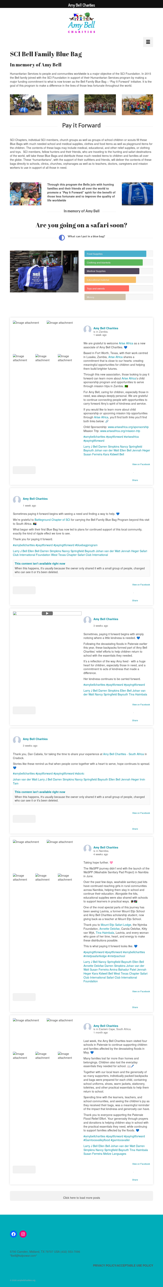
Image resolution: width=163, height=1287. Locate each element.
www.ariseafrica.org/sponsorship (128, 427)
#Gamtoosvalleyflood (96, 1140)
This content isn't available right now (40, 563)
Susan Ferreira (92, 454)
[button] (24, 470)
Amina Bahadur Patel (123, 969)
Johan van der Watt (107, 450)
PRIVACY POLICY (104, 1265)
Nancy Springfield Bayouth (78, 551)
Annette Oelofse (109, 929)
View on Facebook (141, 464)
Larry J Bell (90, 446)
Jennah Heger (141, 450)
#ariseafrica (131, 437)
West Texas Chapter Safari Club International (79, 555)
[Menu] (148, 42)
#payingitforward (93, 440)
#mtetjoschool (116, 956)
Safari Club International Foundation (110, 979)
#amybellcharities (94, 437)
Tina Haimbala (138, 694)
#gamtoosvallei (120, 1140)
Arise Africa (126, 343)
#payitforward (114, 437)
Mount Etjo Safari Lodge (116, 925)
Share (135, 480)
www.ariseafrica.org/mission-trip (120, 431)
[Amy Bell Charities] (81, 24)
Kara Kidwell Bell (113, 454)
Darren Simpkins (108, 446)
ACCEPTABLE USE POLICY (135, 1265)
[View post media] (29, 337)
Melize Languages (114, 1154)
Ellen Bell (125, 450)
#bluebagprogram (86, 545)
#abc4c (79, 773)
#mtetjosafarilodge (95, 956)
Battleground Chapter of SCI (52, 520)
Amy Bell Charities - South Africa (123, 754)
